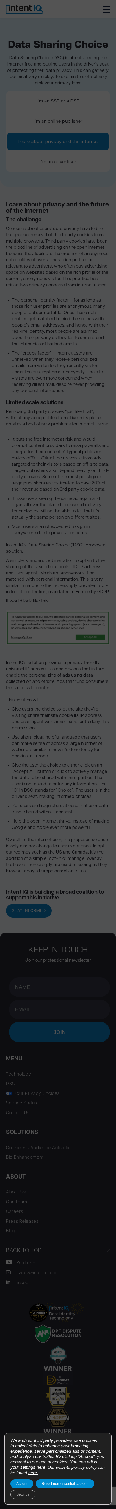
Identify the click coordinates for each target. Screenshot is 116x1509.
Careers (14, 1212)
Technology (18, 1074)
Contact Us (18, 1113)
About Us (16, 1192)
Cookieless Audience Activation (39, 1148)
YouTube (25, 1263)
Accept (21, 1484)
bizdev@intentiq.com (36, 1273)
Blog (10, 1231)
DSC (10, 1084)
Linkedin (22, 1283)
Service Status (21, 1103)
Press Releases (22, 1221)
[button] (106, 8)
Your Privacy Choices (37, 1094)
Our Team (16, 1202)
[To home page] (24, 9)
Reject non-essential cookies (65, 1484)
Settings (22, 1494)
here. (33, 1472)
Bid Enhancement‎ (25, 1157)
